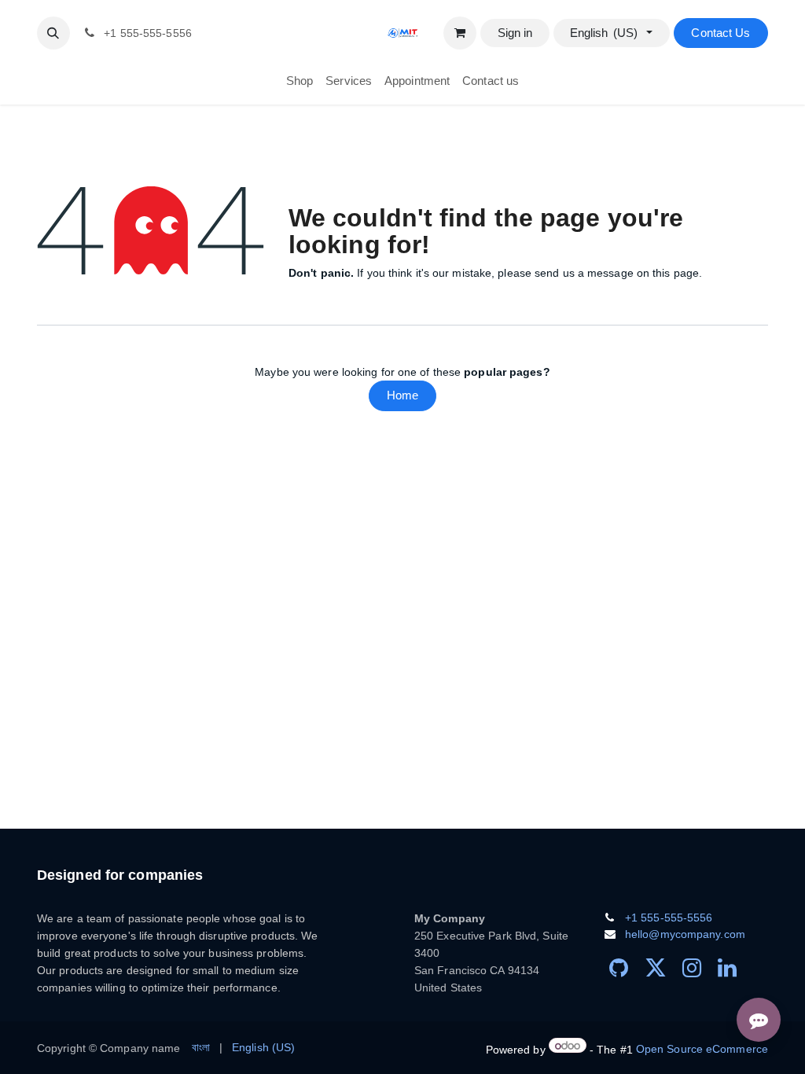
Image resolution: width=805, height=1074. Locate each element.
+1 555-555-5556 (669, 917)
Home (402, 395)
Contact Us (720, 32)
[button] (53, 33)
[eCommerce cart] (459, 33)
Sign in (515, 32)
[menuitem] (299, 81)
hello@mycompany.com (685, 934)
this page (675, 273)
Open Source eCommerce (702, 1049)
